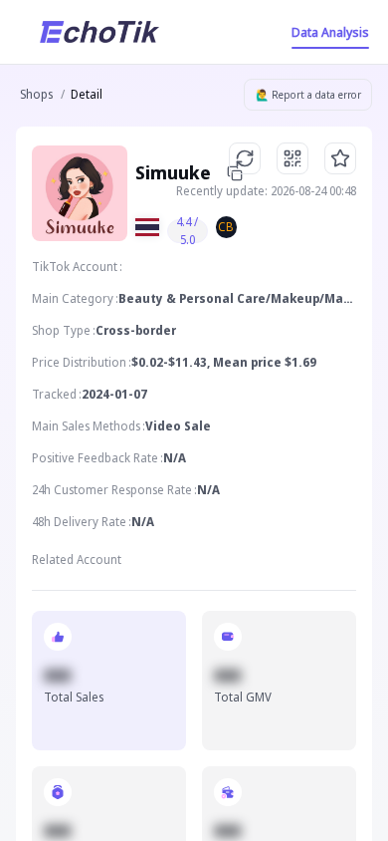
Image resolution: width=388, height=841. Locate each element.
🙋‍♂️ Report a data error (308, 95)
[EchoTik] (99, 32)
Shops (36, 94)
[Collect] (340, 158)
